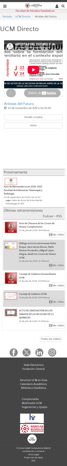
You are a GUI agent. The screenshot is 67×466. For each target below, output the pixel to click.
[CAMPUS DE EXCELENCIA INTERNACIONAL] (32, 428)
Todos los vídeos (51, 338)
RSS (33, 460)
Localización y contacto (34, 451)
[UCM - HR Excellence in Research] (32, 418)
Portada (7, 16)
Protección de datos (33, 457)
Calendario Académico (33, 384)
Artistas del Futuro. (19, 104)
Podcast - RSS (52, 216)
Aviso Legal (33, 454)
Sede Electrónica (33, 365)
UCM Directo (23, 16)
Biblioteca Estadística (33, 387)
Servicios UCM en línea (33, 380)
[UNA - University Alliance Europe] (32, 438)
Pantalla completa (33, 117)
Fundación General (33, 368)
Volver (33, 125)
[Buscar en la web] (63, 5)
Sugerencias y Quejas (34, 407)
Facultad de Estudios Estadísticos (35, 10)
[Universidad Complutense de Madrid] (33, 5)
